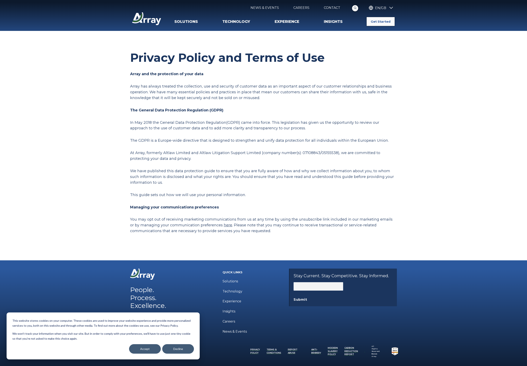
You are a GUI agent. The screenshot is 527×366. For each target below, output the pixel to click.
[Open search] (355, 8)
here (228, 225)
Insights (229, 311)
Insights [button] (333, 21)
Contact (332, 8)
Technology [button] (236, 21)
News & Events (265, 8)
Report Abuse (292, 351)
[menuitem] (252, 272)
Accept (145, 349)
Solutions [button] (186, 21)
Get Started (381, 21)
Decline (178, 349)
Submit (300, 300)
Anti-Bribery (316, 351)
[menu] (200, 21)
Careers (301, 8)
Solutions (230, 281)
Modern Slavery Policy (333, 351)
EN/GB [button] (380, 8)
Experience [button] (287, 21)
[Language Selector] (390, 8)
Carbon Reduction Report (351, 351)
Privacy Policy (255, 351)
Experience (232, 301)
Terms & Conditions (274, 351)
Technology (232, 291)
